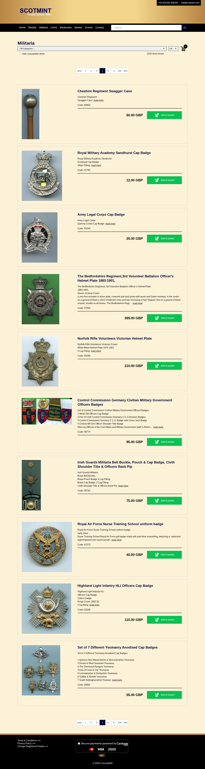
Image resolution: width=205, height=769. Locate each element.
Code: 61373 (84, 544)
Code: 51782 (84, 170)
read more (99, 100)
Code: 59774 (84, 432)
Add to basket (167, 115)
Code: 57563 (84, 308)
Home (22, 27)
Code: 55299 (84, 356)
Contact (99, 27)
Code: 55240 (84, 228)
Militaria (43, 27)
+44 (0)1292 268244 (168, 3)
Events (89, 27)
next (125, 71)
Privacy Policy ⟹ (26, 743)
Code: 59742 (84, 490)
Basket (78, 27)
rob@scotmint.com (190, 3)
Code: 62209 (84, 609)
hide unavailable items (33, 54)
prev (80, 71)
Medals (32, 27)
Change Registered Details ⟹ (32, 746)
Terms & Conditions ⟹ (29, 740)
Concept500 (106, 763)
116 (119, 71)
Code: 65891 (84, 685)
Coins (54, 27)
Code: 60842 (84, 105)
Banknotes (66, 27)
